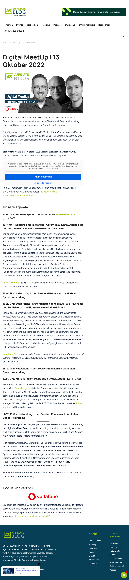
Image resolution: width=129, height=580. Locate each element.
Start (5, 42)
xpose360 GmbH (18, 549)
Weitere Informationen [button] (43, 183)
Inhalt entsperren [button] (43, 176)
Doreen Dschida (65, 214)
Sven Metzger (21, 388)
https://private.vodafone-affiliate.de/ (32, 516)
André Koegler (9, 354)
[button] (123, 37)
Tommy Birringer (10, 282)
